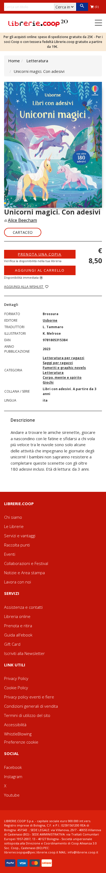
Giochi (48, 382)
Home (14, 60)
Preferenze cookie (21, 742)
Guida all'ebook (18, 635)
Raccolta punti (17, 545)
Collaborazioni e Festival (26, 563)
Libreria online (17, 616)
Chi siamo (13, 517)
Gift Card (12, 644)
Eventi (9, 554)
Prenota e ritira (18, 625)
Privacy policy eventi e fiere (29, 697)
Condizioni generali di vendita (31, 706)
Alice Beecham (22, 220)
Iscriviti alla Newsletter (24, 653)
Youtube (12, 795)
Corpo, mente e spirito (62, 377)
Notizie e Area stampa (24, 572)
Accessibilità (15, 724)
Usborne (50, 320)
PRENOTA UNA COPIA (39, 254)
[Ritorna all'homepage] (38, 22)
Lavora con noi (17, 582)
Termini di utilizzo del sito (27, 715)
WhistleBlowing (18, 734)
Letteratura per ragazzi (63, 358)
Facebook (13, 767)
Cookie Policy (16, 687)
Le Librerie (14, 526)
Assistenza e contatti (23, 607)
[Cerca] (82, 7)
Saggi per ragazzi (58, 363)
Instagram (13, 776)
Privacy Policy (16, 678)
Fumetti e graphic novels (64, 367)
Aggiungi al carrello (40, 270)
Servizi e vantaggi (19, 535)
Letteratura (37, 60)
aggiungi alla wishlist (24, 286)
